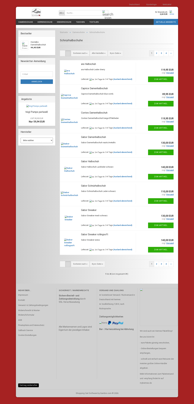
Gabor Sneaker (89, 210)
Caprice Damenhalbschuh (94, 88)
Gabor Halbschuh (90, 161)
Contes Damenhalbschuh (94, 112)
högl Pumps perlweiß (37, 112)
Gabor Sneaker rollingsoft (94, 234)
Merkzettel (166, 4)
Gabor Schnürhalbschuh (93, 185)
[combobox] (80, 53)
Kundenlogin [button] (151, 4)
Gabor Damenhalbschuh (93, 137)
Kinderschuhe (64, 22)
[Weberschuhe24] (36, 13)
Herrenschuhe (44, 22)
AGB (20, 320)
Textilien (94, 22)
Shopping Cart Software (86, 393)
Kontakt (21, 300)
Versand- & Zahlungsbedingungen (33, 305)
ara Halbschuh (88, 64)
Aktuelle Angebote (166, 22)
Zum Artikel (160, 79)
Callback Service (25, 330)
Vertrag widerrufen (28, 385)
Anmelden (37, 82)
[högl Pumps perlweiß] (36, 106)
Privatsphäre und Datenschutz (31, 325)
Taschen (80, 22)
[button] (133, 4)
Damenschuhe (25, 22)
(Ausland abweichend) (122, 79)
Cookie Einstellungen (27, 335)
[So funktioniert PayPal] (115, 323)
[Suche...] (105, 13)
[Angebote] (52, 99)
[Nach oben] (185, 399)
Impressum (23, 295)
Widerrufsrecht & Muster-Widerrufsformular (29, 312)
